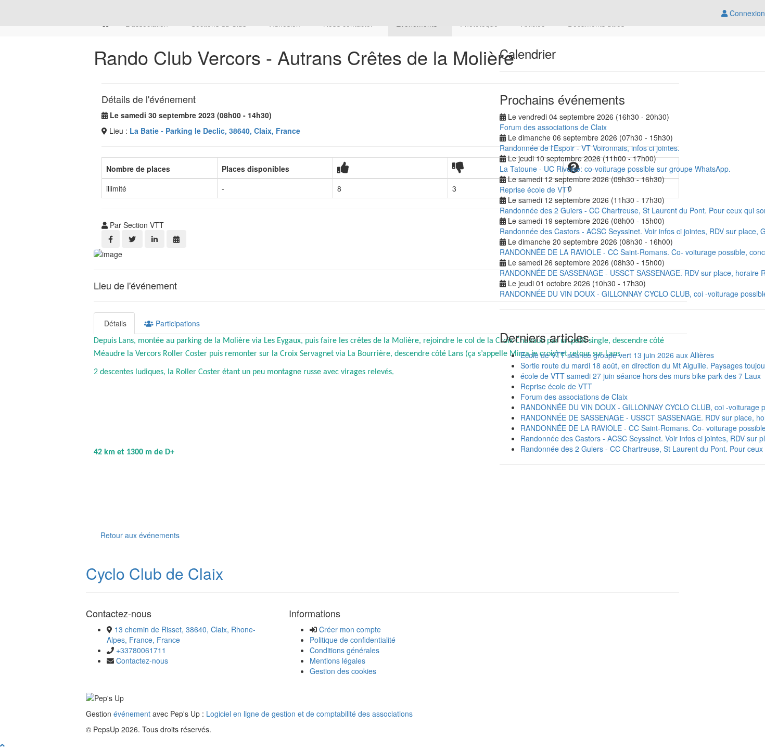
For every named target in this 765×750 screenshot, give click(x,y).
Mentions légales (337, 660)
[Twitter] (132, 239)
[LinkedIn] (154, 239)
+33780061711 (141, 650)
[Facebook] (110, 239)
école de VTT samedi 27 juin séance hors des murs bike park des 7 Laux (640, 376)
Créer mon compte (350, 629)
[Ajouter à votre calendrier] (176, 239)
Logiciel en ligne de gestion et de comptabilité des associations (309, 713)
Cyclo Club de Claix (154, 573)
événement (131, 713)
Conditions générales (344, 650)
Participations (177, 323)
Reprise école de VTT (535, 189)
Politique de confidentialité (353, 639)
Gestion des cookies (343, 671)
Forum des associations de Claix (553, 127)
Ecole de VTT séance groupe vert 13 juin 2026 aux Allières (617, 355)
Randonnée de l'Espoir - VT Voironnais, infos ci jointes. (590, 148)
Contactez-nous (142, 660)
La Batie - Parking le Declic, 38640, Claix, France (215, 130)
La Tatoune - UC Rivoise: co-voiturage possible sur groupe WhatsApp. (615, 168)
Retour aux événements (140, 535)
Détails (114, 323)
